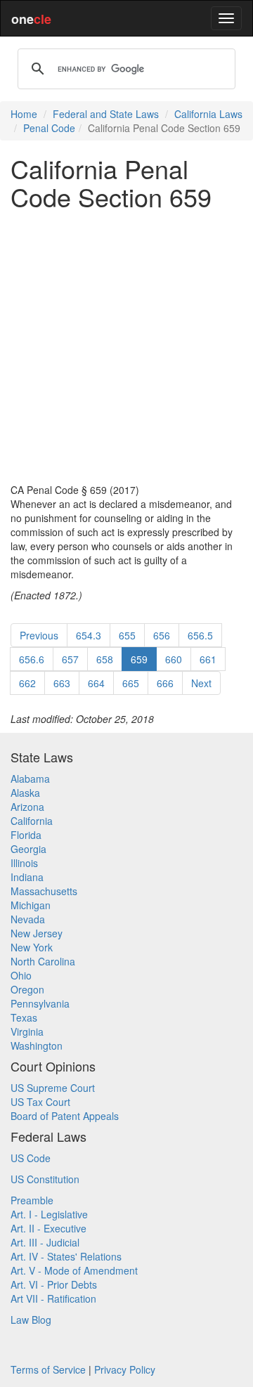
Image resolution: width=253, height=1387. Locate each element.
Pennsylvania (40, 1003)
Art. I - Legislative (49, 1214)
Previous (39, 635)
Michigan (31, 905)
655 (127, 635)
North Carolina (43, 961)
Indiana (27, 877)
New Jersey (37, 933)
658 (104, 659)
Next (201, 683)
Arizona (27, 807)
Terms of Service (48, 1369)
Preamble (32, 1200)
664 (96, 683)
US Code (31, 1158)
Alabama (30, 778)
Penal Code (49, 128)
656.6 (31, 659)
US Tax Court (40, 1102)
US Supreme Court (53, 1088)
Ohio (21, 975)
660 (173, 659)
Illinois (24, 863)
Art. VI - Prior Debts (54, 1284)
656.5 (200, 635)
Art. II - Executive (48, 1228)
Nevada (28, 919)
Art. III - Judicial (45, 1242)
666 (165, 683)
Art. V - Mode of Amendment (74, 1270)
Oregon (27, 989)
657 (70, 659)
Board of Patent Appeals (65, 1116)
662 (27, 683)
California (32, 821)
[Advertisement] (126, 346)
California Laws (208, 114)
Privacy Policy (124, 1369)
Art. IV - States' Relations (66, 1256)
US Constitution (45, 1179)
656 (161, 635)
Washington (37, 1045)
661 (208, 659)
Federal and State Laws (106, 114)
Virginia (27, 1031)
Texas (24, 1017)
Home (24, 114)
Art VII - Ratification (53, 1298)
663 (61, 683)
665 (130, 683)
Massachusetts (44, 891)
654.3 (88, 635)
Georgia (28, 849)
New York (32, 947)
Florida (26, 835)
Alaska (25, 793)
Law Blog (31, 1320)
